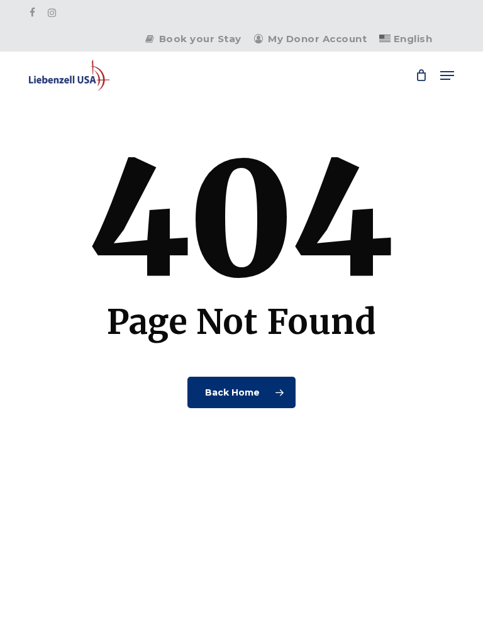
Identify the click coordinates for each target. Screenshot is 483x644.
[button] (447, 75)
